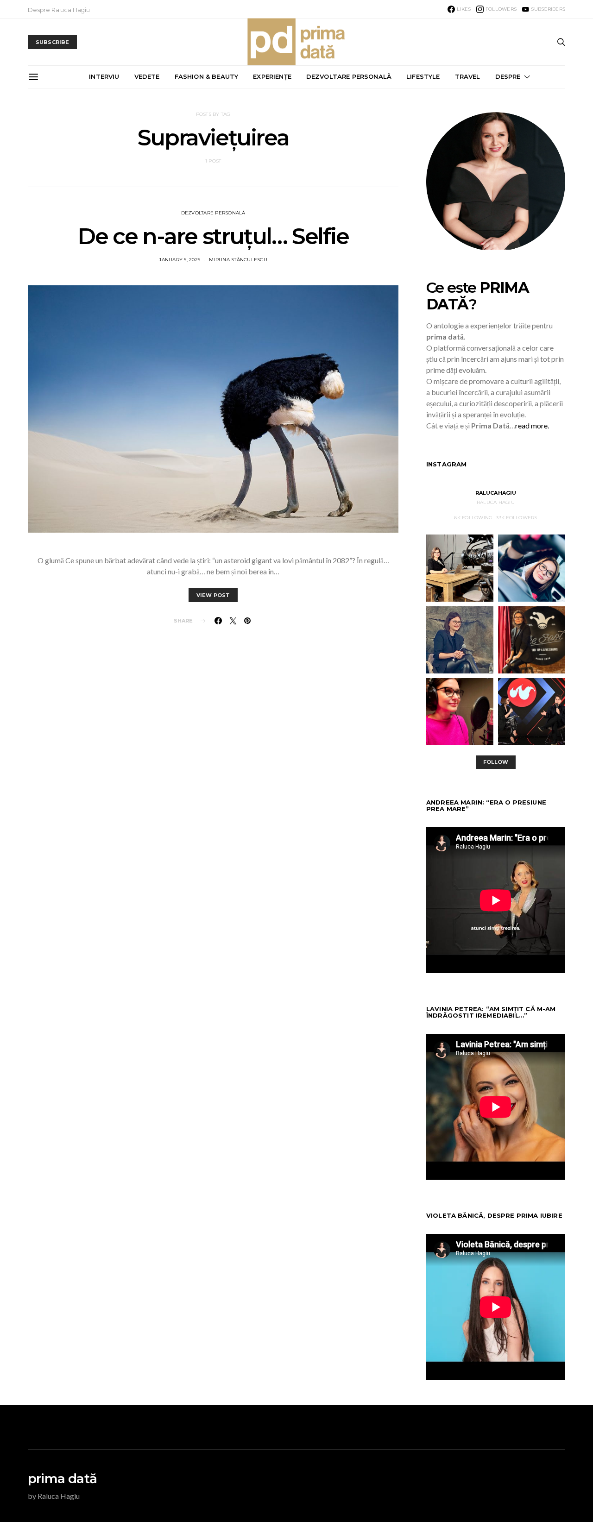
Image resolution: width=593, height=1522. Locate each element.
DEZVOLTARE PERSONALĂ (348, 76)
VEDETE (147, 76)
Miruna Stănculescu (238, 260)
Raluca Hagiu (496, 502)
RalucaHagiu (496, 493)
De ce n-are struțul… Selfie (212, 236)
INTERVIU (104, 76)
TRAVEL (467, 76)
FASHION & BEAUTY (207, 76)
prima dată (62, 1478)
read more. (532, 425)
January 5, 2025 (179, 260)
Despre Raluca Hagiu (59, 9)
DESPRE (508, 76)
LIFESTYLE (423, 76)
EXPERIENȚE (272, 76)
